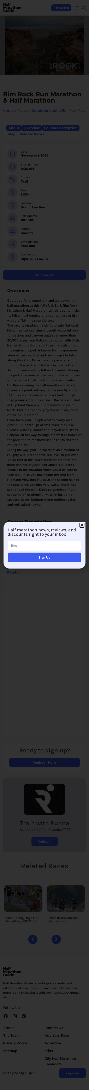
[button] (82, 525)
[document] (44, 545)
